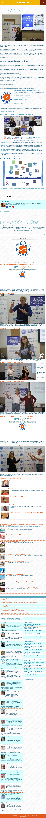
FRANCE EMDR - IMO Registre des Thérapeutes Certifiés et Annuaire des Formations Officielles (23, 239)
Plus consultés (9, 599)
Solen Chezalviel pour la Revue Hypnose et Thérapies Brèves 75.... (18, 582)
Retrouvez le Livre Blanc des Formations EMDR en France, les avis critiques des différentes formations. (22, 188)
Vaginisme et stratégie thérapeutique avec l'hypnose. (11, 528)
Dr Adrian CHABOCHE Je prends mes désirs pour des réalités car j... (19, 562)
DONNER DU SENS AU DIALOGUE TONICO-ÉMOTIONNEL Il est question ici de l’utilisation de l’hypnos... (25, 588)
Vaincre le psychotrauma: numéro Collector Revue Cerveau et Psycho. (10, 794)
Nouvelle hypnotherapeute (7, 605)
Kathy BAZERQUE (5, 736)
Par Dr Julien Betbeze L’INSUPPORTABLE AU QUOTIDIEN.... (17, 549)
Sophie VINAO (4, 681)
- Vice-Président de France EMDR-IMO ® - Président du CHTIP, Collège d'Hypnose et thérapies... (27, 490)
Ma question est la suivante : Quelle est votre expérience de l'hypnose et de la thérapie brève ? (20, 602)
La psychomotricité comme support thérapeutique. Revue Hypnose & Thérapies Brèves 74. (19, 587)
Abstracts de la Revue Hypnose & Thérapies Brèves (34, 227)
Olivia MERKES (4, 719)
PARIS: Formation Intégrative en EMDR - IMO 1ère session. (12, 362)
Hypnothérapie (23, 2)
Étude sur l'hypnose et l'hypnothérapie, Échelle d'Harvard (13, 610)
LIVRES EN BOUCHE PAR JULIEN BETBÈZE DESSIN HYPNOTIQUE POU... (20, 575)
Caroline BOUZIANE (5, 632)
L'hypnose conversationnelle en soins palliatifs (10, 609)
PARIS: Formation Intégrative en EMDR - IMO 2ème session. (12, 381)
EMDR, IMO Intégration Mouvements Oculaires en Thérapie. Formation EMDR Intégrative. (11, 617)
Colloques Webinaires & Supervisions (24, 230)
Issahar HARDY (4, 622)
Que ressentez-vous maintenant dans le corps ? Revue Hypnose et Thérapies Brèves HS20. (17, 217)
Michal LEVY (4, 802)
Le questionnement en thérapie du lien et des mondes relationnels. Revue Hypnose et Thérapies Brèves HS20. (21, 215)
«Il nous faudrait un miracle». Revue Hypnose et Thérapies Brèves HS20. (14, 220)
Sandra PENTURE (5, 670)
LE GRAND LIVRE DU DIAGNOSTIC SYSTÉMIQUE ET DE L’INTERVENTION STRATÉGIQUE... (24, 568)
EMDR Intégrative (38, 815)
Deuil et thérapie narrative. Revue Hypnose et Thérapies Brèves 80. (14, 534)
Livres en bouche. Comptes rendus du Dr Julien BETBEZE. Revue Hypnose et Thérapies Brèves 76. (20, 567)
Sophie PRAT (4, 709)
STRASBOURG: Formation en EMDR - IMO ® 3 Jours (11, 328)
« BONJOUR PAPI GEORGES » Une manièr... (14, 535)
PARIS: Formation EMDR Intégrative (7, 293)
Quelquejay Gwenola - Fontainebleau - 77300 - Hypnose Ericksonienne (34, 672)
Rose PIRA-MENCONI (6, 744)
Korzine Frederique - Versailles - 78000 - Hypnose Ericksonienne (33, 628)
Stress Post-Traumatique (30, 194)
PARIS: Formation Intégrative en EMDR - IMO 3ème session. (12, 445)
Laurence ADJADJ (5, 142)
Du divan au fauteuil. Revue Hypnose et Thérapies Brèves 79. (12, 541)
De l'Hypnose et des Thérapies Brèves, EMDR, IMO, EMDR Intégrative (15, 8)
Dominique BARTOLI (5, 690)
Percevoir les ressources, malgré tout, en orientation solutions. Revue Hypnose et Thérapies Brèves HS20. (20, 218)
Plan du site (22, 816)
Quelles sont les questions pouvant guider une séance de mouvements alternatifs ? (16, 213)
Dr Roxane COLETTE (5, 150)
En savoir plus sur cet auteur (19, 204)
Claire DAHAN (4, 156)
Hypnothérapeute (5, 194)
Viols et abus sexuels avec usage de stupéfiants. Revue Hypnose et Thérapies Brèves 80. (10, 772)
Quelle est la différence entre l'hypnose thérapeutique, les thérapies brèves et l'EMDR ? (18, 613)
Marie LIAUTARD (4, 641)
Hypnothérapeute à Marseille (12, 194)
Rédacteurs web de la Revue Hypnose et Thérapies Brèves (11, 478)
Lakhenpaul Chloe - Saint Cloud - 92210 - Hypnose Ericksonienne (33, 625)
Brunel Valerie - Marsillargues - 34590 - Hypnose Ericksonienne (32, 640)
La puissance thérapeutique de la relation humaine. (11, 603)
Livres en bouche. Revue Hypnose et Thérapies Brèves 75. (12, 574)
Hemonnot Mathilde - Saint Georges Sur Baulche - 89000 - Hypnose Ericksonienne (33, 637)
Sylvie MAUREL (4, 727)
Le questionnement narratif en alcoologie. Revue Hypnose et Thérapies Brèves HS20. (16, 214)
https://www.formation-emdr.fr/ (7, 111)
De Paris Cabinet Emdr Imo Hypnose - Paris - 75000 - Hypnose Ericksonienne (34, 653)
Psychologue (25, 194)
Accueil (1, 8)
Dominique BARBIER (5, 763)
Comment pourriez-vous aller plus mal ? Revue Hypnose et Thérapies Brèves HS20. (16, 223)
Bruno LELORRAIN (5, 650)
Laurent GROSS (4, 145)
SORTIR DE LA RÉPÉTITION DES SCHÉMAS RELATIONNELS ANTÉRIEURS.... (21, 542)
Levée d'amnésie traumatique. (7, 784)
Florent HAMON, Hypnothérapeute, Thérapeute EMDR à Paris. (13, 496)
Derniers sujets (3, 599)
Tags (25, 816)
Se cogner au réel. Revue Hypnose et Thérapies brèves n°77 (12, 561)
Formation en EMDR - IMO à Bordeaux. (9, 659)
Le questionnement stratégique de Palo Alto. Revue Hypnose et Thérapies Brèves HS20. (17, 222)
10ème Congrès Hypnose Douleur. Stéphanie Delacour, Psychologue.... (19, 529)
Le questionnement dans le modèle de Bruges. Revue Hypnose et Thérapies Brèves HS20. (17, 221)
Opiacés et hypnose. (6, 601)
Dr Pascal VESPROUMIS (5, 480)
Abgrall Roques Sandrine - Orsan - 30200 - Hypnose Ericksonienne (33, 678)
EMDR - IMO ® (33, 815)
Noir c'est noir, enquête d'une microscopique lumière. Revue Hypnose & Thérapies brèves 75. (19, 581)
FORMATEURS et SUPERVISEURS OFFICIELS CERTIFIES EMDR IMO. (23, 140)
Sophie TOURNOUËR (5, 153)
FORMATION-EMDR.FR (6, 103)
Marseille (18, 194)
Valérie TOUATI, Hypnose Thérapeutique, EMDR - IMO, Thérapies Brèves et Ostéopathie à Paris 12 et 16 (22, 512)
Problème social (5, 606)
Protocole (21, 194)
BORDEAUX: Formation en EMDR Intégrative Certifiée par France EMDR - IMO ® (16, 264)
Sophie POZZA (4, 754)
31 (12, 225)
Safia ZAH (3, 700)
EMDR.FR (23, 41)
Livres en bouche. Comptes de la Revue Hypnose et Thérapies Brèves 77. (15, 554)
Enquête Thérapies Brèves (7, 607)
